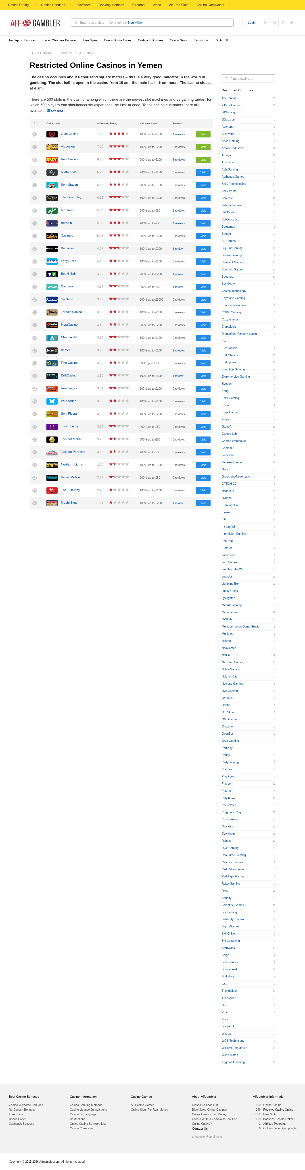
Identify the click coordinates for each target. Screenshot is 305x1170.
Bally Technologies (234, 183)
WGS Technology (233, 1040)
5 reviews (179, 159)
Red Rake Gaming (233, 869)
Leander (227, 576)
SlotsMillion (136, 22)
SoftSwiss (228, 948)
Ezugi (225, 391)
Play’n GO (228, 798)
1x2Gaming (229, 98)
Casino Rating (18, 5)
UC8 (224, 1005)
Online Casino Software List (88, 1123)
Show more (56, 110)
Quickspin (228, 833)
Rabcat (226, 840)
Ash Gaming (230, 169)
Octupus (227, 698)
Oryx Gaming (230, 740)
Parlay (226, 755)
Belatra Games (231, 205)
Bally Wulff (229, 191)
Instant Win (229, 526)
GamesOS (228, 448)
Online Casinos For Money (209, 1114)
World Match (230, 1055)
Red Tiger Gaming (233, 876)
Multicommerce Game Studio (240, 626)
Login (252, 22)
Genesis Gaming (232, 462)
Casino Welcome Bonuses (59, 40)
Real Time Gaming (234, 855)
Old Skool (228, 712)
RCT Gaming (230, 848)
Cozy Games (230, 319)
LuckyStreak (230, 590)
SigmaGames (230, 926)
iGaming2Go (230, 505)
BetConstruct (230, 219)
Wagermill (228, 1026)
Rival (225, 890)
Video (157, 5)
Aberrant (227, 126)
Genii (225, 469)
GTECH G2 (229, 483)
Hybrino (227, 498)
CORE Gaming (231, 312)
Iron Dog (227, 540)
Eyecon (227, 383)
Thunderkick (230, 990)
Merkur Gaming (232, 605)
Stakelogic (228, 976)
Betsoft (226, 233)
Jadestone (228, 555)
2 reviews (179, 350)
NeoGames (229, 648)
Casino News (178, 40)
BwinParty (228, 283)
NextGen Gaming (233, 662)
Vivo (225, 1019)
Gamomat (228, 455)
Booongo (227, 276)
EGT (225, 341)
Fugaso (226, 419)
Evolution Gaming (233, 369)
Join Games (229, 562)
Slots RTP (222, 40)
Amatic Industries (233, 148)
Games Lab (229, 433)
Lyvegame (228, 598)
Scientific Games (233, 905)
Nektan (226, 640)
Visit (203, 134)
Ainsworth (228, 133)
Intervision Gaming (234, 533)
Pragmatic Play (232, 812)
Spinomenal (229, 969)
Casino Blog (201, 40)
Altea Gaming (230, 141)
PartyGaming (230, 762)
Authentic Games (233, 176)
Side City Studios (233, 919)
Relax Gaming (231, 883)
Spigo (225, 955)
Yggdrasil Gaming (233, 1062)
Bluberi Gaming (232, 255)
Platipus (227, 769)
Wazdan (227, 1033)
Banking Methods (111, 5)
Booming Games (232, 269)
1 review (178, 248)
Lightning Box (230, 583)
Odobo (226, 705)
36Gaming (228, 112)
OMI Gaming (230, 719)
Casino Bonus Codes (117, 40)
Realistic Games (232, 862)
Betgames (228, 226)
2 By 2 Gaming (231, 105)
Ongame (227, 726)
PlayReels (228, 776)
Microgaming (230, 612)
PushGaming (230, 819)
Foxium (226, 405)
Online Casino (272, 1105)
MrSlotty (227, 619)
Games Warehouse (234, 441)
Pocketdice (229, 805)
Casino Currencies (82, 1128)
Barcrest (227, 198)
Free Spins (90, 40)
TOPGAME (229, 998)
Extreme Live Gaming (236, 376)
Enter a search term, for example (112, 22)
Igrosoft (227, 512)
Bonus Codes (17, 1119)
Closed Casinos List (205, 1105)
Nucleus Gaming (232, 683)
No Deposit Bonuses (22, 40)
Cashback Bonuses (150, 40)
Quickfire (227, 826)
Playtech (227, 790)
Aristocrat (228, 162)
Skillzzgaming (231, 940)
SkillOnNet (229, 933)
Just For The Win (233, 569)
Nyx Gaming (230, 690)
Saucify (227, 898)
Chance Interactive (234, 305)
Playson (227, 783)
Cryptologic (229, 326)
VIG (224, 1012)
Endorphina (229, 362)
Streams (138, 5)
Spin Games (230, 962)
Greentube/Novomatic (236, 476)
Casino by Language (83, 1114)
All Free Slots (178, 5)
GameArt (227, 426)
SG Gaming (229, 912)
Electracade (229, 348)
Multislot (227, 633)
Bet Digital (228, 212)
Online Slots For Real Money (149, 1109)
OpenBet (227, 733)
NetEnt (226, 655)
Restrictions (77, 1119)
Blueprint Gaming (233, 262)
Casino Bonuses (53, 5)
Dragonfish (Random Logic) (239, 333)
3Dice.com (229, 119)
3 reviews (179, 210)
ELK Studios (230, 355)
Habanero (228, 491)
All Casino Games (142, 1105)
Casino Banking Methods (86, 1105)
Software (84, 5)
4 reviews (179, 134)
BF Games (229, 241)
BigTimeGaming (232, 248)
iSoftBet (227, 548)
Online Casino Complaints (280, 1128)
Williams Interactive (234, 1047)
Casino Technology (234, 291)
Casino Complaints (210, 5)
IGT (224, 519)
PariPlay (227, 748)
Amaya (226, 155)
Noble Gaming (231, 669)
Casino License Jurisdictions (88, 1109)
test (224, 983)
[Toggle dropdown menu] (34, 4)
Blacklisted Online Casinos (209, 1109)
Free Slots (270, 1114)
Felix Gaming (230, 398)
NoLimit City (230, 676)
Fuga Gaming (230, 412)
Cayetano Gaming (233, 298)
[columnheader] (37, 123)
